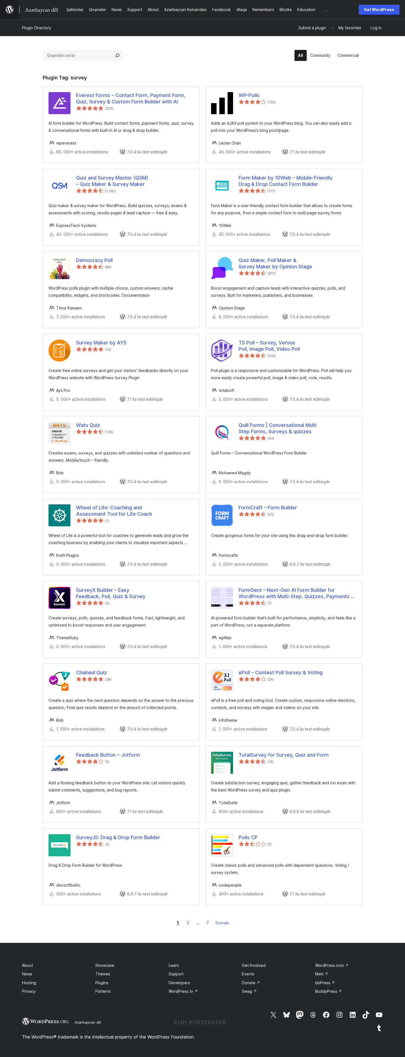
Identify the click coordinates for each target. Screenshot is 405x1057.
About (27, 965)
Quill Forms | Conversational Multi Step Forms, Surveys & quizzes (278, 428)
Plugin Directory (36, 27)
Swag (249, 991)
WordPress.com (332, 965)
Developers (179, 982)
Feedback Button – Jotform (108, 755)
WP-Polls (249, 95)
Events (248, 974)
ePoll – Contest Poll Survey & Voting (281, 672)
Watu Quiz (88, 425)
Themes (102, 974)
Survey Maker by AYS (101, 343)
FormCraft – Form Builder (268, 507)
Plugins (101, 982)
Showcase (104, 965)
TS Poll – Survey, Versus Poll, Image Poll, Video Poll (269, 346)
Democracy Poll (94, 260)
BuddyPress (328, 991)
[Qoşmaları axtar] (117, 55)
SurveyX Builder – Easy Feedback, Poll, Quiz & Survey (110, 593)
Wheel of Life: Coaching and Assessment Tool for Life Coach (114, 511)
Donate (251, 982)
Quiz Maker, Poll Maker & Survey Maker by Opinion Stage (275, 263)
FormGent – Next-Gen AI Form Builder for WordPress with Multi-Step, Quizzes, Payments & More (296, 593)
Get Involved (254, 965)
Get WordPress (379, 9)
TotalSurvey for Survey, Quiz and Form (284, 755)
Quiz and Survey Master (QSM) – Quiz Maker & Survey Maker (112, 181)
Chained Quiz (91, 672)
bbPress (325, 982)
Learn (174, 965)
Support (176, 974)
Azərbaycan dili (88, 1022)
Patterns (103, 991)
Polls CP (248, 837)
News (27, 974)
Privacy (29, 991)
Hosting (29, 982)
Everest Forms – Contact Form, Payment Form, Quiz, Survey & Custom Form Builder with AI (130, 98)
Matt (321, 974)
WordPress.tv (183, 991)
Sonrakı (222, 922)
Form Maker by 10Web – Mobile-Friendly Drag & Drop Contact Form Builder (286, 181)
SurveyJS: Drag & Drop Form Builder (118, 837)
